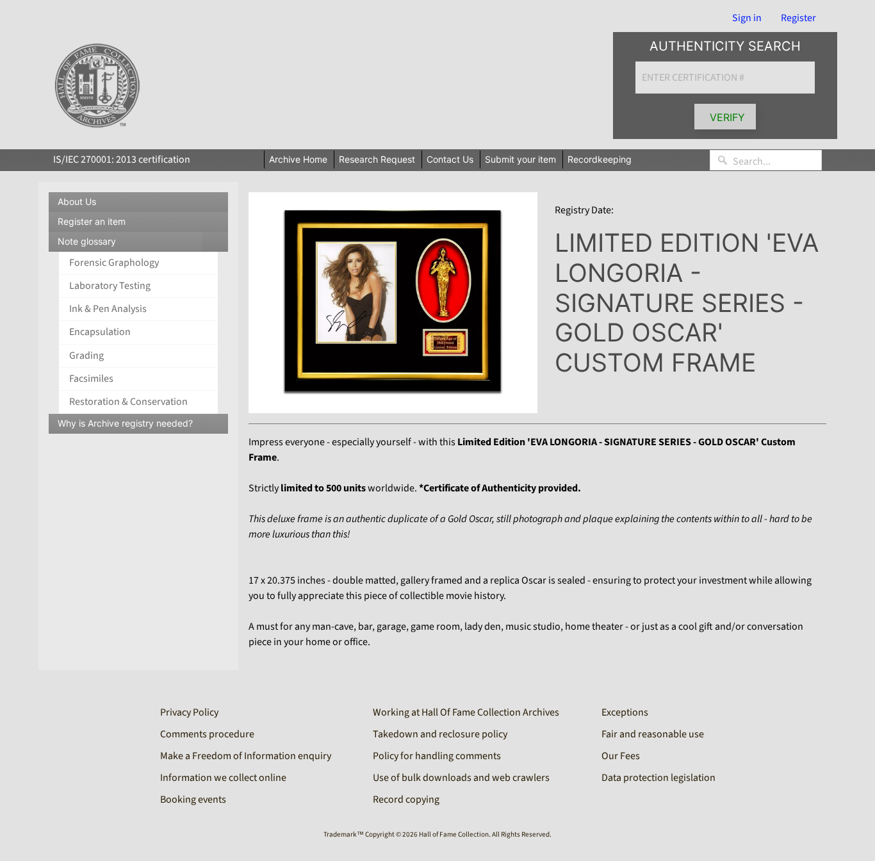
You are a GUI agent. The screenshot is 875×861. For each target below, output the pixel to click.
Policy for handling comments (437, 756)
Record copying (406, 799)
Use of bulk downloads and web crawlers (461, 778)
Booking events (193, 799)
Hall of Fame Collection (454, 834)
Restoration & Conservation (128, 402)
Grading (86, 355)
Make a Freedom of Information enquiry (245, 756)
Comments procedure (207, 734)
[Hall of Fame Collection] (97, 86)
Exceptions (624, 712)
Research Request (377, 159)
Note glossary (143, 244)
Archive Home (298, 159)
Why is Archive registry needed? (125, 423)
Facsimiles (91, 379)
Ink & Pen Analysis (108, 309)
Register (798, 18)
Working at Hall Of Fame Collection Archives (466, 712)
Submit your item (520, 159)
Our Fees (620, 756)
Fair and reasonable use (652, 734)
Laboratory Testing (110, 286)
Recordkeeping (600, 159)
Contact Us (450, 159)
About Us (77, 201)
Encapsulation (100, 332)
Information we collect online (223, 778)
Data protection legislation (658, 778)
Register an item (92, 221)
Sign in (747, 18)
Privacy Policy (189, 712)
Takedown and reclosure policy (440, 734)
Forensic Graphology (114, 263)
